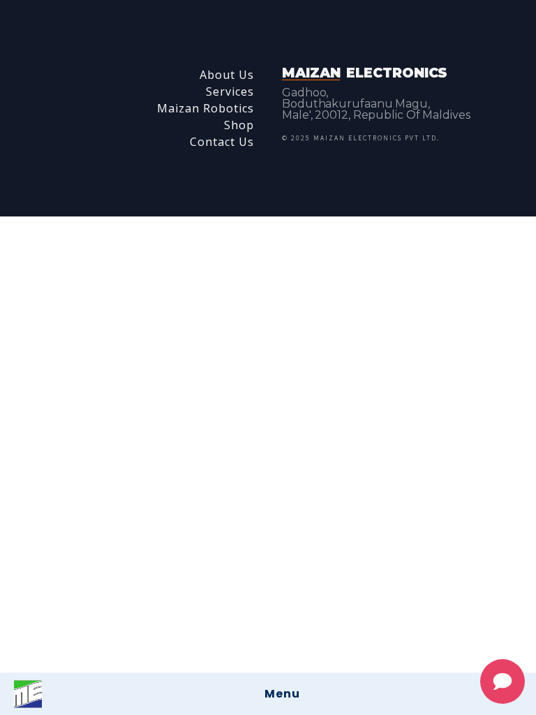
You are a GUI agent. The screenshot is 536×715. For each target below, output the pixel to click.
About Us (227, 74)
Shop (239, 125)
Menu (282, 694)
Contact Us (222, 141)
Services (230, 91)
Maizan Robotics (205, 108)
